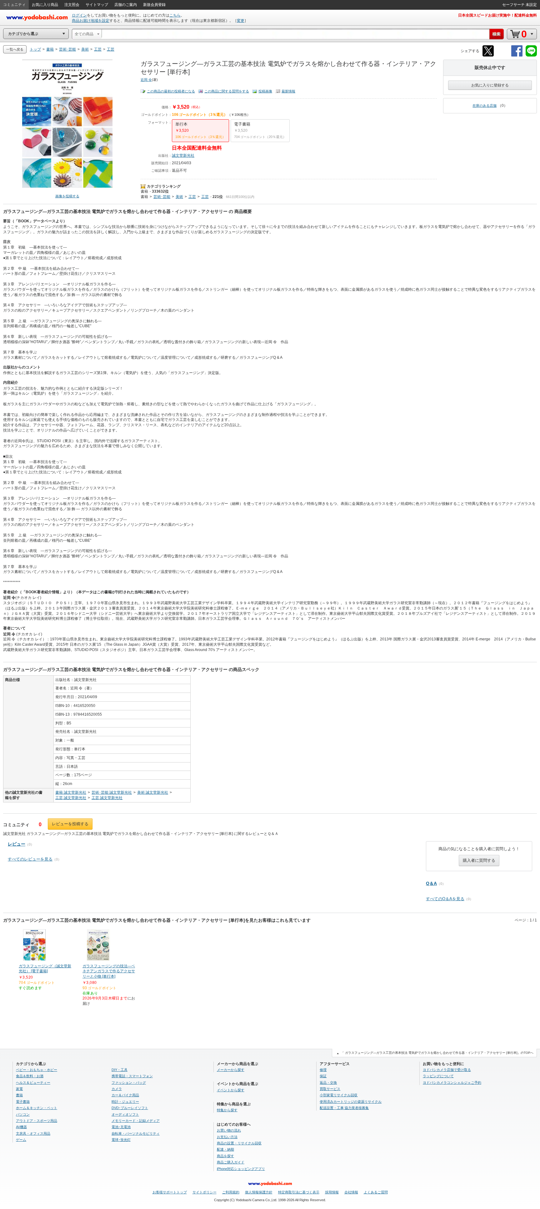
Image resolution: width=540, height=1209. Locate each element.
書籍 (144, 191)
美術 (179, 197)
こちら (175, 15)
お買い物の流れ (229, 1130)
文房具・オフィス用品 (33, 1133)
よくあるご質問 (376, 1192)
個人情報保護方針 (258, 1192)
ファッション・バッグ (129, 1082)
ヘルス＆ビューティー (33, 1082)
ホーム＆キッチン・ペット (36, 1108)
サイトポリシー (204, 1192)
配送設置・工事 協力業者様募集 (344, 1108)
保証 (323, 1076)
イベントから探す (230, 1090)
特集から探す (227, 1110)
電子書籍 (23, 1101)
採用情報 (332, 1192)
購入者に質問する (479, 860)
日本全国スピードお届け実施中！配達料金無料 (497, 15)
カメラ (117, 1089)
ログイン (79, 15)
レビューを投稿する (70, 824)
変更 (240, 20)
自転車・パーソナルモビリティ (136, 1133)
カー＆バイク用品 (125, 1095)
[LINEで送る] (531, 55)
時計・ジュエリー (125, 1101)
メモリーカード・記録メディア (136, 1121)
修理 (323, 1070)
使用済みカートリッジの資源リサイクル (351, 1101)
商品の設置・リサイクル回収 (239, 1143)
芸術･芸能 (161, 197)
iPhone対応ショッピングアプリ (241, 1169)
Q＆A (431, 883)
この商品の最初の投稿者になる (171, 91)
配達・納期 (225, 1149)
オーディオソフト (125, 1114)
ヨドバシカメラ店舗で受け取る (447, 1070)
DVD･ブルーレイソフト (130, 1108)
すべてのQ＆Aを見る (445, 898)
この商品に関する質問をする (226, 91)
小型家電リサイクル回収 (339, 1095)
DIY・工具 (120, 1070)
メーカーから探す (230, 1070)
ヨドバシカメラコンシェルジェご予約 (452, 1082)
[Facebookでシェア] (516, 55)
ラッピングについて (438, 1076)
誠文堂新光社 (183, 155)
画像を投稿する (67, 196)
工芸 (192, 197)
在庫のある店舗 (484, 105)
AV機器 (21, 1127)
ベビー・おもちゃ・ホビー (36, 1070)
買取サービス (330, 1089)
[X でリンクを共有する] (488, 55)
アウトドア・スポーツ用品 (36, 1121)
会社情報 (351, 1192)
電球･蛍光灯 (121, 1140)
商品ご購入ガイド (230, 1162)
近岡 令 (146, 79)
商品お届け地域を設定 (90, 20)
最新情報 (288, 91)
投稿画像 (265, 91)
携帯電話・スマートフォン (132, 1076)
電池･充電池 (121, 1127)
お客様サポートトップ (169, 1192)
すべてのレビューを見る (30, 859)
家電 (19, 1089)
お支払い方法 (227, 1137)
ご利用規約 (230, 1192)
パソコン (23, 1114)
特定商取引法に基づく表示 (298, 1192)
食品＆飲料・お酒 (29, 1076)
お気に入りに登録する (490, 85)
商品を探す (225, 1156)
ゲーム (21, 1140)
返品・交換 (328, 1082)
